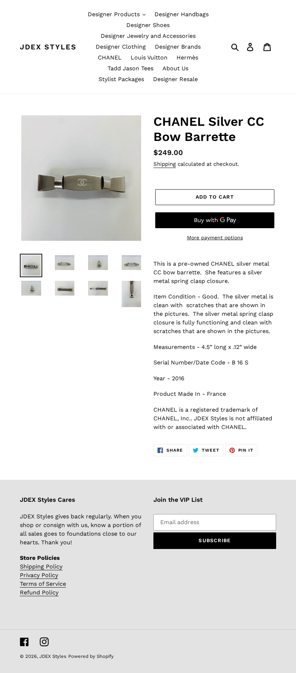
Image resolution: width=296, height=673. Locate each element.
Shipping (164, 164)
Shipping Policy (41, 566)
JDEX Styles (48, 47)
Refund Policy (39, 592)
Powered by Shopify (91, 656)
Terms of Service (43, 583)
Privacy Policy (39, 575)
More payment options (215, 237)
